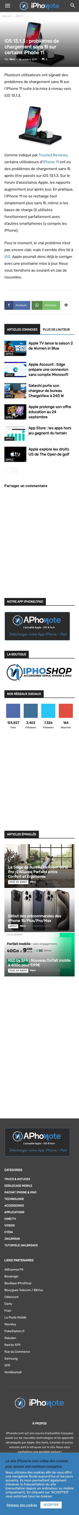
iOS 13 (19, 16)
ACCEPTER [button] (51, 1505)
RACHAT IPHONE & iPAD (20, 1192)
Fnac (7, 1311)
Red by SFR (12, 1345)
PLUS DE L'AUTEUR (56, 329)
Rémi (12, 59)
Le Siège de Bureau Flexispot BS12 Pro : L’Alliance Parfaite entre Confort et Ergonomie (38, 872)
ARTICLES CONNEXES (22, 329)
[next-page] (14, 470)
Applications (14, 1212)
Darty (8, 1304)
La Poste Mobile (15, 1317)
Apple (9, 353)
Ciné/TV (10, 1218)
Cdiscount (11, 1297)
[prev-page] (7, 470)
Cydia (8, 1232)
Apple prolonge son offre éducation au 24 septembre (50, 412)
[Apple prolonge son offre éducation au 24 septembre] (15, 412)
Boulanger (11, 1276)
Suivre (31, 705)
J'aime (13, 705)
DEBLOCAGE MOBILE (18, 1185)
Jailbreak (12, 1238)
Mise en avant (18, 882)
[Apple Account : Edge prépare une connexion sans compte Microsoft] (15, 369)
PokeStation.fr (14, 1331)
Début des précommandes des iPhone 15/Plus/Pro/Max (34, 918)
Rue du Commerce (17, 1352)
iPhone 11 (51, 162)
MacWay (10, 1324)
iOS (7, 256)
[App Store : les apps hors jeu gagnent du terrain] (15, 433)
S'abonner (65, 705)
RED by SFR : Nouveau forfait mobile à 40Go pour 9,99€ (39, 962)
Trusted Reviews (53, 155)
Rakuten (10, 1338)
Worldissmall (13, 1372)
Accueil (6, 16)
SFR (7, 1365)
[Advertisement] (39, 782)
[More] (66, 305)
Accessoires (14, 1205)
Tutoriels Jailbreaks (21, 1245)
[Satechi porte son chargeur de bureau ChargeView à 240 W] (15, 390)
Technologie (14, 1199)
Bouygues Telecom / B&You (23, 1290)
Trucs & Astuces (17, 1179)
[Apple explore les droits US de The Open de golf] (15, 454)
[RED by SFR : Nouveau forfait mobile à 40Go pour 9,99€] (39, 954)
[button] (7, 6)
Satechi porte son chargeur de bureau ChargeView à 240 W (46, 390)
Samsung (11, 1358)
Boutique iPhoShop (17, 1283)
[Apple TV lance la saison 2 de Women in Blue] (15, 348)
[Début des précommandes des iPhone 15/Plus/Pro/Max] (39, 910)
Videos (9, 1225)
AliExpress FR (13, 1269)
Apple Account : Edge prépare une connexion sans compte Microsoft (48, 369)
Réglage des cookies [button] (22, 1505)
